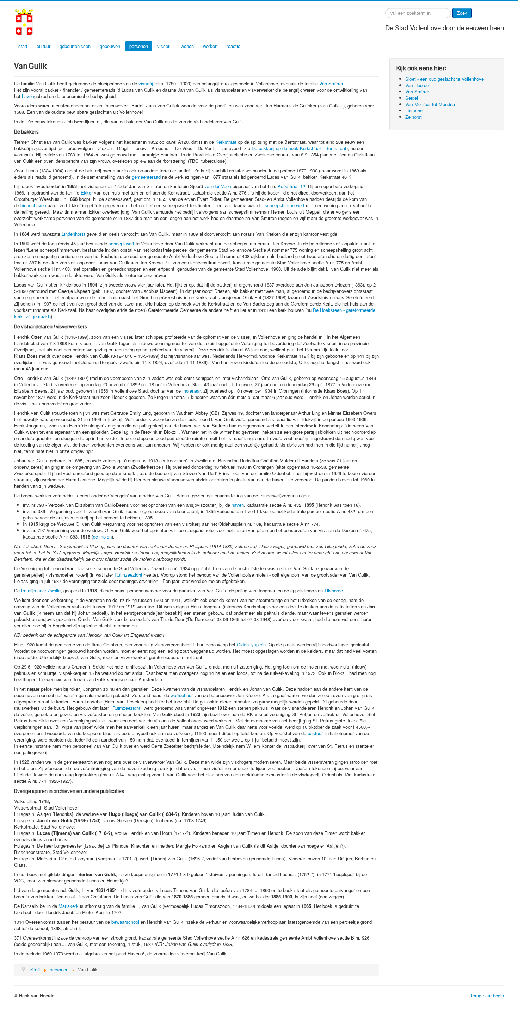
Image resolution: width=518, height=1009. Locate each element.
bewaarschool (126, 921)
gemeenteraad (146, 176)
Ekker (87, 192)
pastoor (315, 733)
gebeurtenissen (75, 46)
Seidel (411, 97)
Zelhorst (413, 116)
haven (28, 96)
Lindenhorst (73, 233)
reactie (233, 46)
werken (210, 46)
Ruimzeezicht (128, 574)
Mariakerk (68, 906)
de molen (102, 536)
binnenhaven (33, 205)
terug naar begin (487, 995)
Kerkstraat (225, 142)
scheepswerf (121, 243)
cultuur (43, 46)
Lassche (414, 110)
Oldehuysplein (251, 644)
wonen (187, 46)
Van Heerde (417, 85)
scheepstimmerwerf (284, 205)
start (22, 46)
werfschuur (182, 695)
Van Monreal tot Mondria (430, 104)
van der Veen (217, 186)
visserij (164, 46)
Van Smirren (331, 83)
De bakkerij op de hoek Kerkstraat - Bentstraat (299, 148)
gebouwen (110, 46)
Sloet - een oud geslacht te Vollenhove (444, 78)
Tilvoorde (333, 590)
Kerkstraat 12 (291, 186)
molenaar (191, 390)
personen (138, 46)
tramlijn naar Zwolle (41, 590)
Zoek (462, 13)
